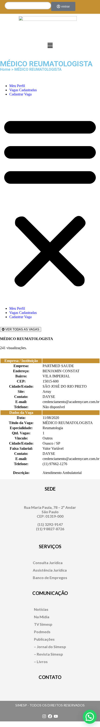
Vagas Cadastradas (23, 90)
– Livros (41, 661)
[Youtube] (56, 716)
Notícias (41, 609)
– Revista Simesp (48, 654)
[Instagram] (44, 716)
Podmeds (42, 631)
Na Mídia (41, 617)
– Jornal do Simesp (50, 646)
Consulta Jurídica (48, 562)
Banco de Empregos (50, 577)
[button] (50, 46)
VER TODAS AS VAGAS (21, 329)
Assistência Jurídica (50, 570)
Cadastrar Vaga (20, 94)
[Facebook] (50, 716)
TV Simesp (43, 624)
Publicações (44, 639)
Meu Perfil (17, 86)
